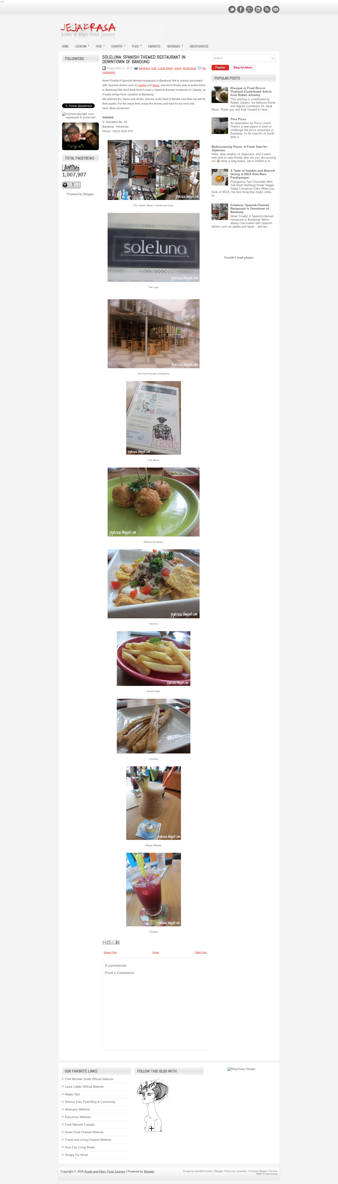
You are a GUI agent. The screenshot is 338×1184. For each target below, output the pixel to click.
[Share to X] (113, 942)
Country (118, 46)
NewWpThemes (204, 1171)
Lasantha (241, 1171)
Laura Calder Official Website (84, 1086)
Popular (220, 67)
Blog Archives (243, 67)
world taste (189, 68)
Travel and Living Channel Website (88, 1139)
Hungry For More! (76, 1155)
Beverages (175, 46)
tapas (155, 85)
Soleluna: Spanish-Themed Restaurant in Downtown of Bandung (144, 59)
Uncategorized (199, 46)
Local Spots (165, 68)
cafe (154, 68)
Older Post (201, 952)
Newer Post (110, 952)
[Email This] (104, 942)
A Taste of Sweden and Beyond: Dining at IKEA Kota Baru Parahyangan (252, 174)
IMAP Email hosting (267, 1174)
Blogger (88, 194)
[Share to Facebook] (117, 942)
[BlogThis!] (108, 942)
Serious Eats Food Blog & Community (90, 1102)
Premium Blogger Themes (263, 1171)
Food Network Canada (79, 1124)
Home (65, 46)
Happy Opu (72, 1094)
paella (142, 85)
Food (100, 46)
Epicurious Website (78, 1117)
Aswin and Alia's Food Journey (104, 1171)
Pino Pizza (238, 119)
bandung (144, 68)
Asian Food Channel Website (84, 1132)
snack (177, 68)
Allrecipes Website (77, 1109)
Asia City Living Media (80, 1147)
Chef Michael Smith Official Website (89, 1079)
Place (137, 46)
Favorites (154, 46)
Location (82, 46)
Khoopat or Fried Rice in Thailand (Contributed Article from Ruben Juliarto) (251, 91)
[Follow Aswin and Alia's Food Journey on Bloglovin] (153, 1131)
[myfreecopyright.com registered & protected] (80, 117)
